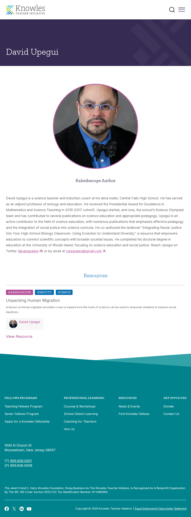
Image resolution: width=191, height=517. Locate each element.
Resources (128, 398)
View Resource (19, 336)
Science (64, 292)
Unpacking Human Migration (33, 300)
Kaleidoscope (19, 292)
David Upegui (29, 322)
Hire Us (69, 429)
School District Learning (81, 414)
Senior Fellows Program (21, 414)
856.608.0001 (21, 461)
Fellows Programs (20, 398)
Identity (44, 292)
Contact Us (171, 414)
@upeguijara (28, 251)
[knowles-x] (14, 508)
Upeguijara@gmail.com (84, 251)
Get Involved (175, 398)
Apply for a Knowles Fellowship (27, 421)
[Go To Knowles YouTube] (29, 508)
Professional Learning (84, 398)
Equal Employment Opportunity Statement (161, 508)
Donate (168, 406)
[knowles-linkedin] (21, 508)
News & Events (129, 406)
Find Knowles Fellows (134, 414)
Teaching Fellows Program (23, 406)
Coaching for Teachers (80, 421)
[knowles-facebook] (6, 508)
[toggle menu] (181, 11)
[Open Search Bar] (172, 9)
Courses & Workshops (80, 406)
